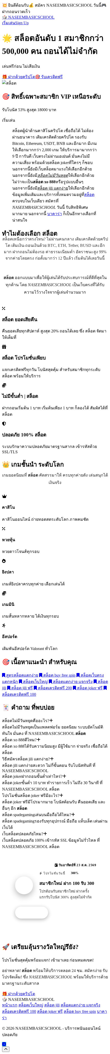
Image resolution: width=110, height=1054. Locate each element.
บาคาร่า (54, 214)
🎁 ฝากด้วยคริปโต (18, 77)
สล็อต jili (52, 1005)
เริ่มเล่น (8, 23)
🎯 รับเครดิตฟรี (49, 77)
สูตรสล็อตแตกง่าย (21, 675)
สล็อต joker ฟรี (89, 688)
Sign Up (22, 23)
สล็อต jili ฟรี (21, 688)
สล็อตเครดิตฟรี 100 (19, 1011)
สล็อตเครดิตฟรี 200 (54, 688)
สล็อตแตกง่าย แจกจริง (72, 681)
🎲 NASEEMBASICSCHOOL (28, 17)
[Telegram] (4, 1044)
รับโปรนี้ (34, 913)
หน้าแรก (9, 1005)
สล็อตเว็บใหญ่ (35, 681)
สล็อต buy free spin (58, 675)
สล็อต (89, 194)
